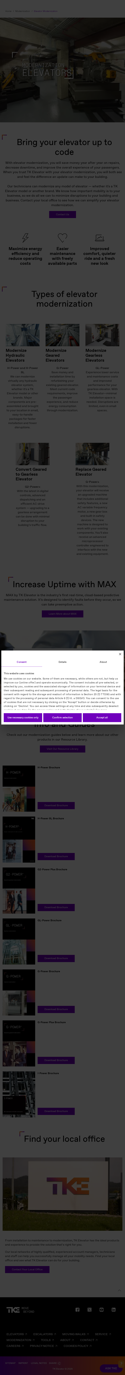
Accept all (102, 717)
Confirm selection (62, 717)
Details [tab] (63, 662)
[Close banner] (120, 654)
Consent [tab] (22, 662)
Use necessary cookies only (22, 717)
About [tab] (103, 662)
